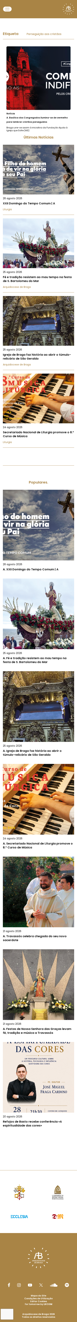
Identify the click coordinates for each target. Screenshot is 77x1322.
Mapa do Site (38, 1295)
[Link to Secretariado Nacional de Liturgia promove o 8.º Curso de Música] (38, 411)
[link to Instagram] (19, 1285)
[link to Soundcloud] (53, 1285)
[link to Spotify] (67, 1285)
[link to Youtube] (30, 1285)
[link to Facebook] (9, 1285)
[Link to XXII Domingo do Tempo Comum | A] (38, 180)
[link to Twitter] (41, 1285)
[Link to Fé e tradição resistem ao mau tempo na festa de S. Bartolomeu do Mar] (38, 255)
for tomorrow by (38, 1304)
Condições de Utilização (38, 1298)
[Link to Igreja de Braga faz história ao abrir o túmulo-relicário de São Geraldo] (38, 333)
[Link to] (38, 89)
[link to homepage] (68, 9)
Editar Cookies (38, 1301)
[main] (38, 586)
